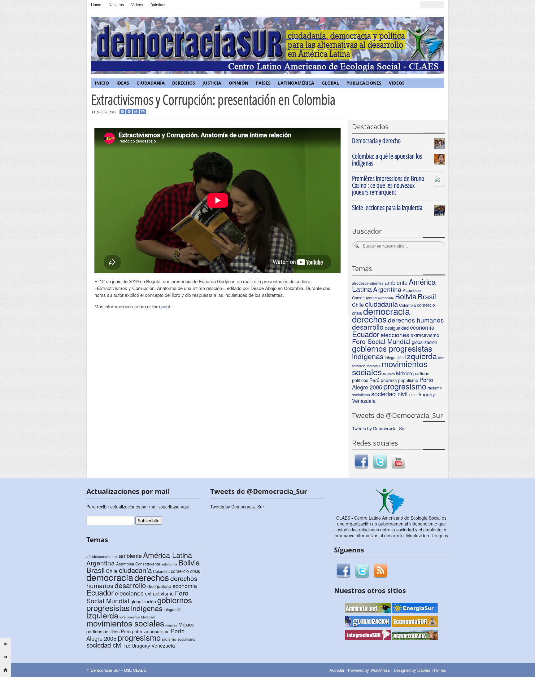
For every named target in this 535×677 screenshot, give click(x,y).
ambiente (396, 282)
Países (263, 83)
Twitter (379, 461)
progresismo (404, 386)
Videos (137, 5)
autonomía (386, 298)
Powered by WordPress (369, 670)
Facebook (361, 461)
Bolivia (405, 296)
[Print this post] (136, 111)
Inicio (102, 83)
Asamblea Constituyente (138, 564)
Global (330, 83)
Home (96, 5)
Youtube (398, 461)
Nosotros (116, 5)
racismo (435, 388)
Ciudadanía (151, 83)
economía (422, 327)
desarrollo (368, 327)
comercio (426, 305)
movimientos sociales (390, 368)
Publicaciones (363, 83)
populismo (408, 380)
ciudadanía (381, 304)
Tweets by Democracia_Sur (379, 428)
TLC (412, 395)
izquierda (421, 355)
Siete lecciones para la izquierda (387, 207)
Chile (358, 304)
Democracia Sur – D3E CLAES (116, 670)
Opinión (238, 83)
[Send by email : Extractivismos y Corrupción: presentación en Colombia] (143, 111)
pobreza (389, 380)
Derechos (183, 83)
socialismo (361, 394)
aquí (165, 306)
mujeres (389, 373)
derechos (369, 319)
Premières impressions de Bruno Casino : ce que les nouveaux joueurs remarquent (388, 185)
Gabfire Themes (431, 670)
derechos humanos (416, 319)
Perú (374, 379)
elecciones (395, 334)
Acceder (336, 670)
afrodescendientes (367, 283)
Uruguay (425, 394)
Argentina (387, 289)
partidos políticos (103, 631)
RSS (380, 570)
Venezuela (364, 400)
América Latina (167, 555)
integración (173, 609)
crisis (195, 571)
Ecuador (365, 333)
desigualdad (397, 327)
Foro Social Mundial (381, 341)
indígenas (368, 356)
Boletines (158, 5)
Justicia (211, 83)
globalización (424, 342)
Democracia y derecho (376, 140)
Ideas (122, 83)
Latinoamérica (296, 83)
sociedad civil (389, 393)
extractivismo (425, 335)
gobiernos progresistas (392, 348)
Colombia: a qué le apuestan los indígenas (387, 159)
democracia (386, 310)
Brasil (427, 296)
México (404, 373)
